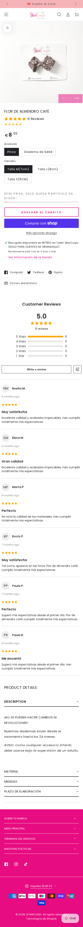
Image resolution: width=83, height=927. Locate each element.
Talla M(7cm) (18, 169)
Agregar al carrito (41, 212)
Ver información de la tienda (30, 257)
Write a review (36, 369)
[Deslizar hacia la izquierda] (7, 4)
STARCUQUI (33, 914)
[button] (59, 14)
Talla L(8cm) (48, 169)
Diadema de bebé (38, 152)
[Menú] (6, 14)
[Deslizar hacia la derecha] (75, 4)
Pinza (11, 152)
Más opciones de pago (41, 233)
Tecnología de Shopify (41, 918)
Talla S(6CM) (17, 179)
